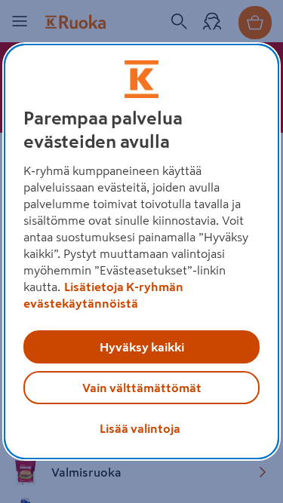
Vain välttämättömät (141, 388)
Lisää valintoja (140, 428)
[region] (141, 252)
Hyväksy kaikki (142, 347)
